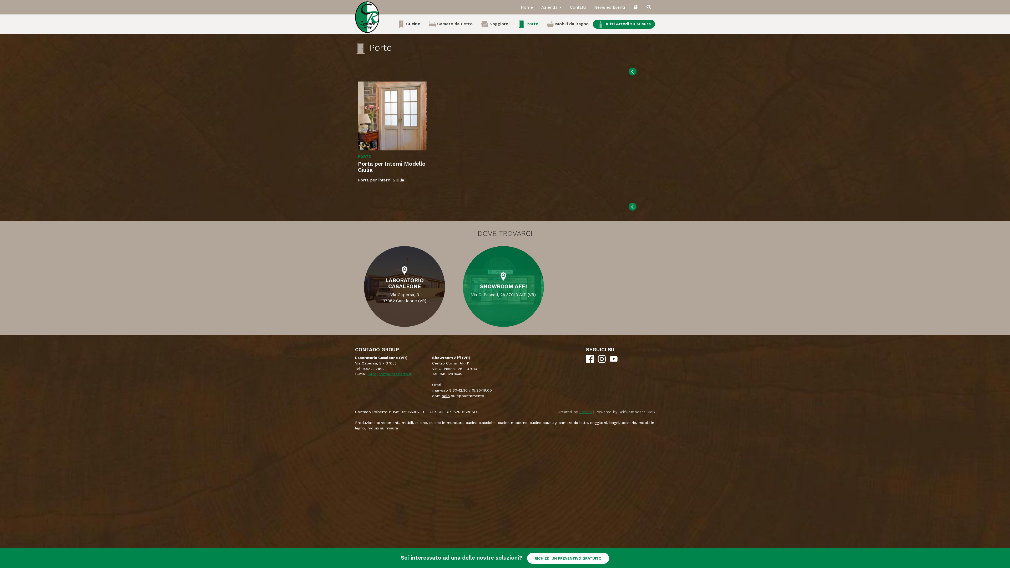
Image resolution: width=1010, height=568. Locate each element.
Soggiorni (498, 23)
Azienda (550, 7)
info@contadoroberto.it (389, 374)
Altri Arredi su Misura (627, 23)
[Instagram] (602, 361)
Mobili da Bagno (571, 23)
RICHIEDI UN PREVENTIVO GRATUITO (568, 558)
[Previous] (633, 71)
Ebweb (585, 412)
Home (527, 7)
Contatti (578, 7)
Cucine (412, 23)
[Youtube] (614, 361)
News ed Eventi (609, 7)
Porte (531, 23)
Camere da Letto (454, 23)
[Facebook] (590, 361)
